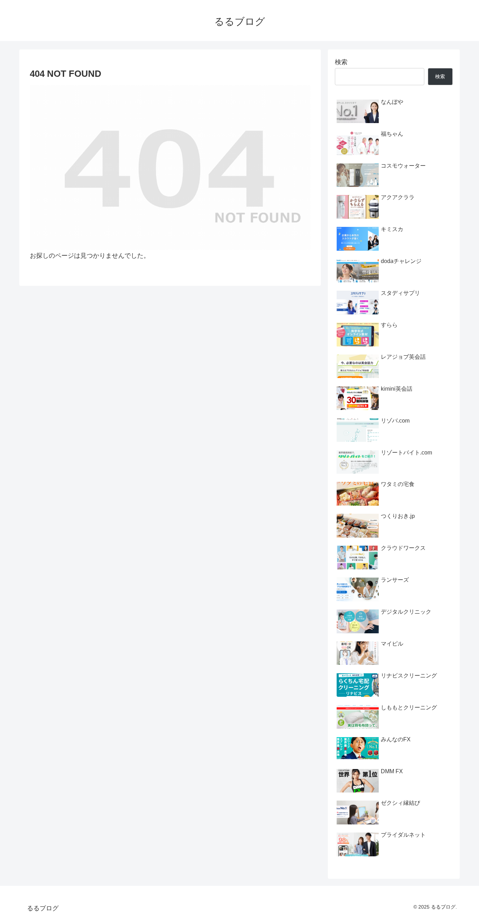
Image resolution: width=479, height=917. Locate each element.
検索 (341, 62)
